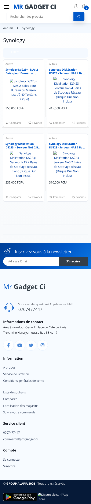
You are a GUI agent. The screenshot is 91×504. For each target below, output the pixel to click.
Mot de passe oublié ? (72, 63)
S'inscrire (67, 83)
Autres (9, 64)
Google (70, 105)
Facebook (36, 105)
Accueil (8, 28)
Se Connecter (51, 75)
